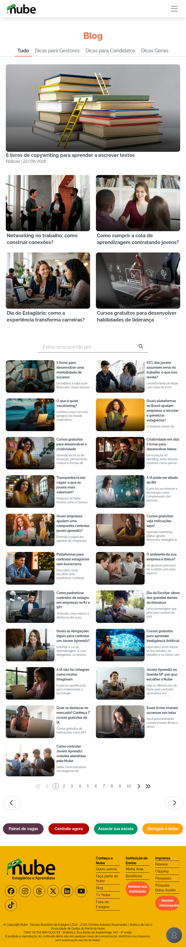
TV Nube (103, 895)
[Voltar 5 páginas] (38, 786)
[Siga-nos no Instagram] (25, 891)
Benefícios (134, 876)
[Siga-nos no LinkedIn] (67, 891)
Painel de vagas (23, 828)
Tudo (23, 50)
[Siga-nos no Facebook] (11, 891)
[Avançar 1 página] (138, 786)
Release (161, 864)
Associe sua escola (115, 828)
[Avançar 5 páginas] (148, 786)
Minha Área (134, 869)
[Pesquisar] (141, 347)
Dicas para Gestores (57, 50)
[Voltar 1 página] (47, 786)
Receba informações (169, 903)
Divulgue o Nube (162, 828)
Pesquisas (163, 878)
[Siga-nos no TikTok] (11, 905)
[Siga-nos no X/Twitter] (53, 891)
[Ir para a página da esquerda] (11, 803)
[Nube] (21, 8)
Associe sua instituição (137, 889)
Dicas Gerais (155, 50)
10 (129, 786)
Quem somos (106, 869)
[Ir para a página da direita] (174, 803)
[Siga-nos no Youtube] (81, 891)
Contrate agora (69, 828)
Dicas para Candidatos (110, 50)
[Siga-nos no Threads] (39, 891)
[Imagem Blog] (30, 376)
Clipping (162, 871)
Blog (99, 888)
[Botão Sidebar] (174, 8)
